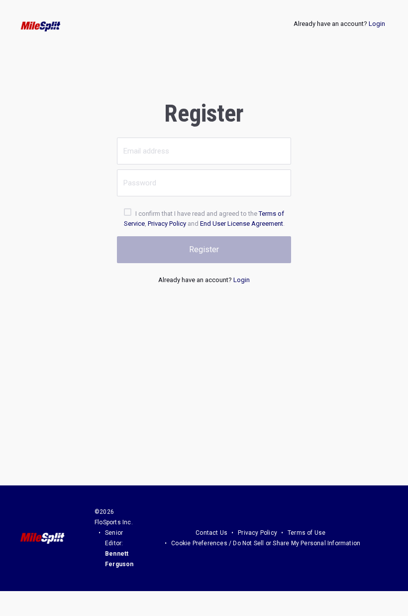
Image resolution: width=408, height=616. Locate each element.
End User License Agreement (241, 223)
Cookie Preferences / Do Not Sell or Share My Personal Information (265, 543)
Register (204, 249)
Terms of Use (306, 532)
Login (377, 23)
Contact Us (211, 532)
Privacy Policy (167, 223)
